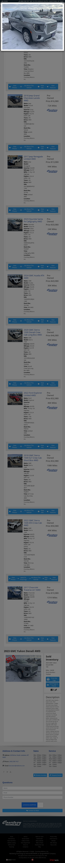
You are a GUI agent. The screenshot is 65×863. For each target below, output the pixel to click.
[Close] (63, 3)
